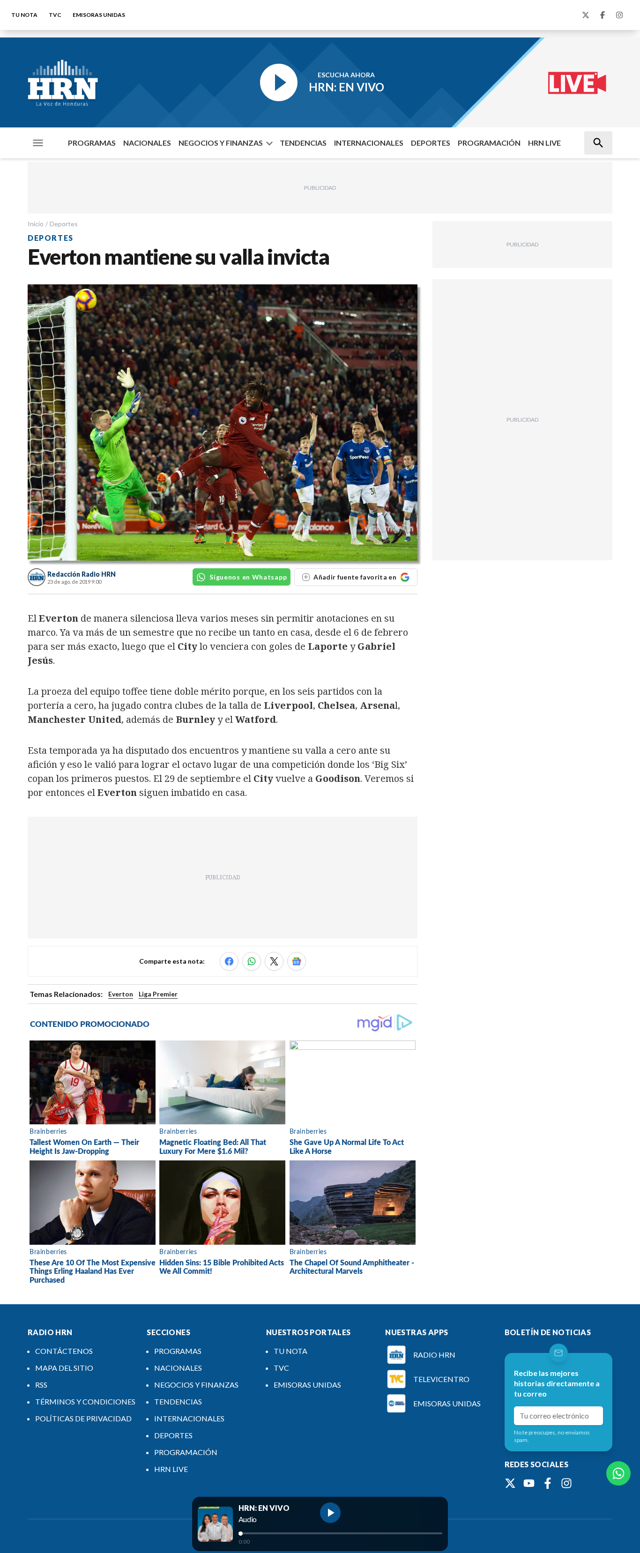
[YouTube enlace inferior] (529, 1483)
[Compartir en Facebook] (229, 961)
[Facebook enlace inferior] (547, 1483)
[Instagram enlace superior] (619, 15)
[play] (330, 1512)
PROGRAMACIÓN (489, 142)
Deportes (64, 224)
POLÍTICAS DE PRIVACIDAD (83, 1418)
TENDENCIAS (303, 142)
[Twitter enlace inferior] (510, 1483)
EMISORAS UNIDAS (99, 14)
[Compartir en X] (274, 961)
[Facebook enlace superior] (602, 15)
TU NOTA (24, 14)
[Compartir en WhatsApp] (251, 961)
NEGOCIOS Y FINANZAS (221, 142)
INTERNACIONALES (368, 142)
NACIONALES (147, 142)
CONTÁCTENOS (64, 1350)
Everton (120, 994)
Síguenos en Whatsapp (248, 577)
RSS (41, 1384)
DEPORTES (430, 142)
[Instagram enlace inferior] (566, 1483)
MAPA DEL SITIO (64, 1367)
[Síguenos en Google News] (296, 961)
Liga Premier (158, 994)
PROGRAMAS (92, 142)
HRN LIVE (544, 142)
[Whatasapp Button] (618, 1473)
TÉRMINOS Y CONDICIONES (85, 1401)
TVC (55, 14)
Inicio (36, 224)
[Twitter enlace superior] (585, 15)
